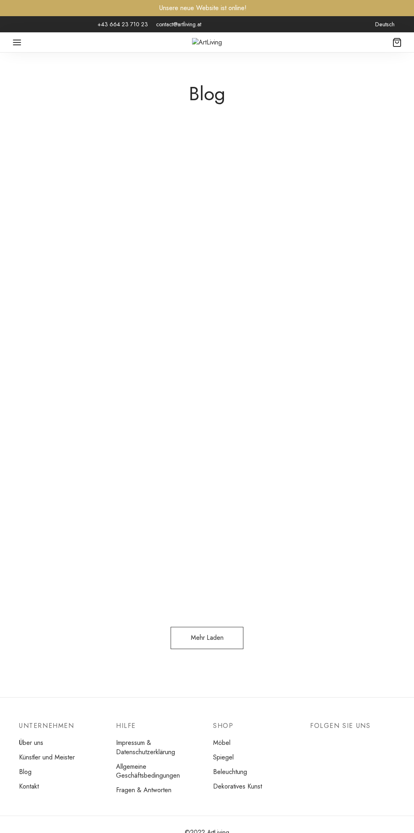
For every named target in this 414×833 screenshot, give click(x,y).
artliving (44, 304)
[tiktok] (83, 24)
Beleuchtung (230, 771)
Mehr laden (207, 637)
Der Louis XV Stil (187, 243)
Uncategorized (95, 226)
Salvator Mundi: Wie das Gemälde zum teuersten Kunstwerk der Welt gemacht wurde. (336, 512)
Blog (25, 771)
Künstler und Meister (47, 757)
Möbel (29, 226)
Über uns (31, 742)
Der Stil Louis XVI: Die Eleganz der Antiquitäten (336, 250)
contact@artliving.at (178, 24)
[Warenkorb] (397, 42)
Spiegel (54, 226)
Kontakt (29, 786)
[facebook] (18, 24)
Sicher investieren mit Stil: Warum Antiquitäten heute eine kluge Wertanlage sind (77, 265)
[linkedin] (67, 24)
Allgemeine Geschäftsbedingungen (148, 771)
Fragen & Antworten (143, 790)
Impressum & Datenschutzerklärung (145, 747)
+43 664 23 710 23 (122, 24)
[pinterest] (50, 24)
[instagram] (34, 24)
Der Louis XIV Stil (188, 490)
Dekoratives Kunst (237, 786)
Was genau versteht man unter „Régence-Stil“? (76, 497)
